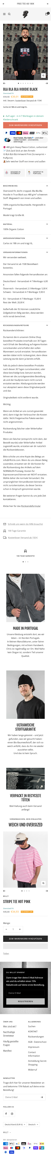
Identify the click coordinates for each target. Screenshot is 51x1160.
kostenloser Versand (24, 100)
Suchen (31, 1026)
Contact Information (34, 1054)
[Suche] (9, 14)
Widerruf (32, 1069)
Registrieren (25, 1001)
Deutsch (32, 1124)
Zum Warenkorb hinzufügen (25, 125)
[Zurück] (4, 83)
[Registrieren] (42, 1097)
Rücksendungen (36, 1036)
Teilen (6, 953)
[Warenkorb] (46, 14)
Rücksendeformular (31, 506)
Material (7, 224)
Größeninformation (14, 238)
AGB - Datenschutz (37, 1041)
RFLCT (6, 896)
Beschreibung (10, 186)
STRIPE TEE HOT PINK (16, 901)
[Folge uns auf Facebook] (6, 1114)
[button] (25, 946)
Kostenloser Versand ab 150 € (23, 537)
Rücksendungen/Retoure (16, 325)
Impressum (33, 1047)
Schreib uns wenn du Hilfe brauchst (25, 524)
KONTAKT (33, 1031)
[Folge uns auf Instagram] (12, 1114)
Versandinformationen (15, 252)
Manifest (7, 1050)
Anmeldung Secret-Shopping (37, 1062)
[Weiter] (47, 83)
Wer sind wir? (9, 1026)
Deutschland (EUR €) (14, 1124)
